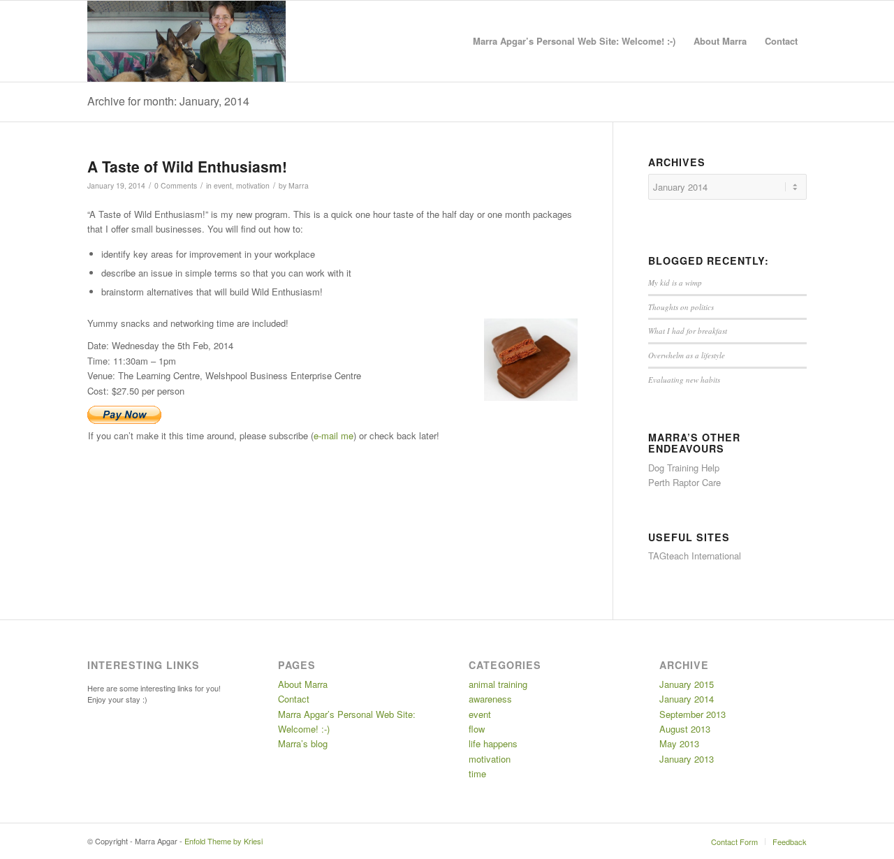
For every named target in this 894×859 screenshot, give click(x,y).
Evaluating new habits (684, 379)
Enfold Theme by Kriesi (223, 840)
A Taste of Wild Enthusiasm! (187, 166)
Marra (298, 185)
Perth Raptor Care (684, 482)
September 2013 (692, 714)
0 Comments (175, 185)
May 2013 (679, 743)
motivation (253, 185)
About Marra (303, 684)
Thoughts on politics (681, 307)
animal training (498, 684)
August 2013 (684, 728)
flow (477, 728)
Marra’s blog (303, 743)
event (223, 185)
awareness (490, 698)
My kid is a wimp (675, 282)
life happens (493, 743)
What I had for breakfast (687, 330)
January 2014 (686, 698)
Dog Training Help (683, 467)
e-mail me (333, 435)
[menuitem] (574, 41)
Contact (293, 698)
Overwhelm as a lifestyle (686, 355)
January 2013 (686, 758)
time (477, 773)
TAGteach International (694, 555)
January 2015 (686, 684)
